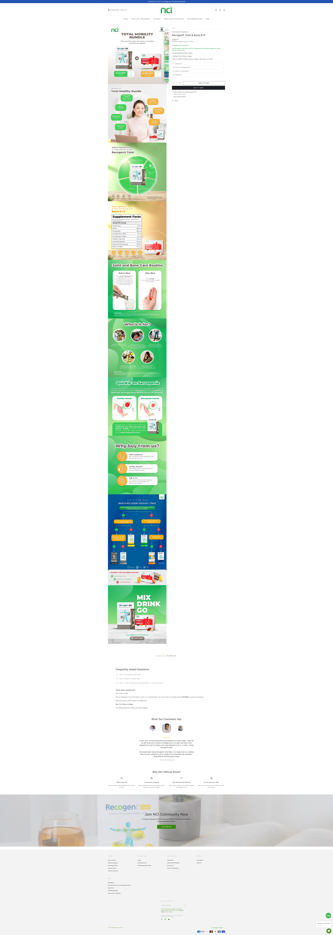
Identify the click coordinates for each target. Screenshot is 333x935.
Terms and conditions (114, 893)
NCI (113, 927)
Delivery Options (113, 863)
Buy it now (198, 88)
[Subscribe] (185, 905)
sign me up (166, 827)
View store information (180, 96)
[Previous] (149, 728)
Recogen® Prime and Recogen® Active (119, 885)
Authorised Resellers (173, 863)
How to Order (112, 860)
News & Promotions (173, 868)
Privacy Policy (112, 868)
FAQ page (124, 697)
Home (173, 28)
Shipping (181, 41)
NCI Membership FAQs (144, 865)
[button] (216, 10)
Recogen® (200, 860)
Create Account (142, 863)
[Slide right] (223, 1)
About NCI (170, 860)
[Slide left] (109, 1)
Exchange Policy (113, 865)
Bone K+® (111, 888)
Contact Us (170, 865)
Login (139, 860)
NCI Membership (113, 890)
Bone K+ (199, 863)
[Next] (184, 728)
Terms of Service (113, 871)
